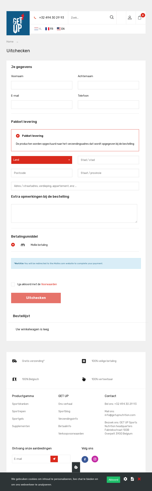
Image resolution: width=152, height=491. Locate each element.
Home (10, 41)
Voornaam (17, 76)
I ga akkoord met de (37, 284)
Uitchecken (36, 298)
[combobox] (41, 160)
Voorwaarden (49, 284)
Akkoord (113, 479)
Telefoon (83, 95)
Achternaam (85, 76)
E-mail (15, 95)
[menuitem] (70, 28)
